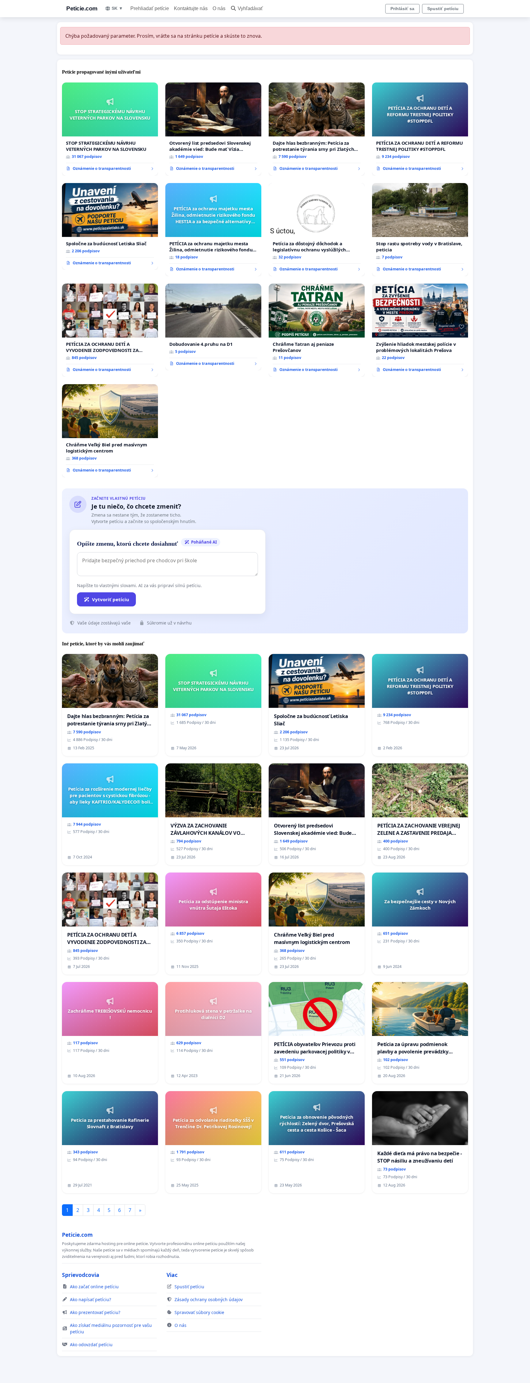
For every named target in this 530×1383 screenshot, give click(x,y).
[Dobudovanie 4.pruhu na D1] (213, 327)
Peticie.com (82, 8)
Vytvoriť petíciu (110, 599)
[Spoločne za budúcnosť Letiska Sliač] (110, 226)
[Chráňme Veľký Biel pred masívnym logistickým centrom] (110, 430)
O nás (219, 8)
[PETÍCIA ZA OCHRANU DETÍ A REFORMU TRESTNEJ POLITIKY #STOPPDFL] (420, 129)
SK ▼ (117, 8)
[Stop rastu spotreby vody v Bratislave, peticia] (420, 229)
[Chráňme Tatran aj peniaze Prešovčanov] (317, 330)
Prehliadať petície (149, 8)
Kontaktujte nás (191, 8)
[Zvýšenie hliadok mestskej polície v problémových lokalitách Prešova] (420, 330)
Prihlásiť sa (402, 8)
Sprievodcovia (80, 1274)
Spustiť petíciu (443, 8)
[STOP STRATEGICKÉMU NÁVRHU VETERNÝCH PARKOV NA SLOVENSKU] (110, 129)
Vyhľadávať (250, 8)
